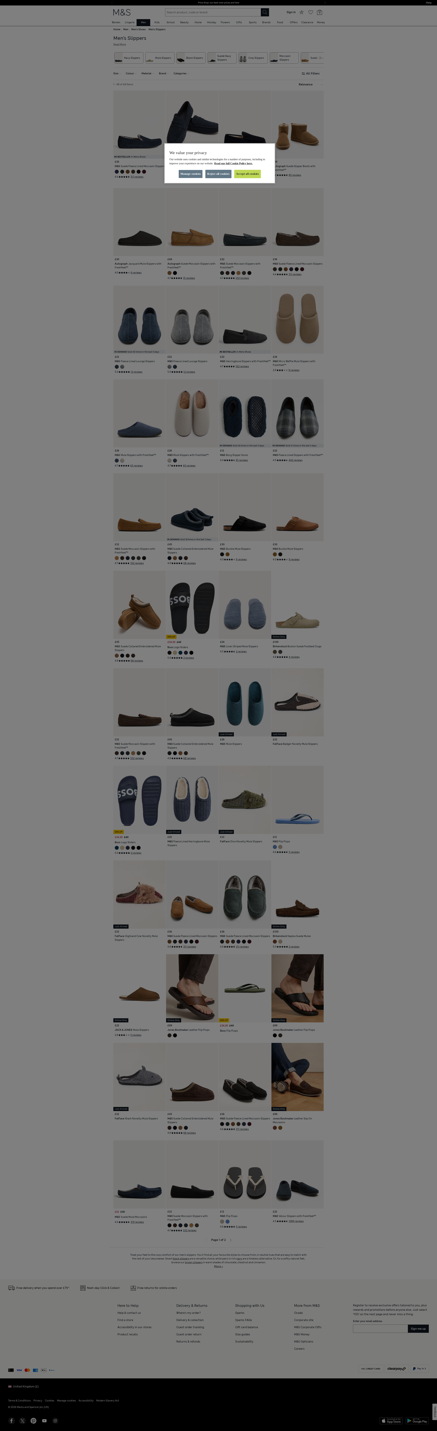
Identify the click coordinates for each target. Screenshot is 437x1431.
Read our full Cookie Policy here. (233, 163)
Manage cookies (190, 173)
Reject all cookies (218, 173)
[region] (219, 163)
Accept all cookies (247, 173)
